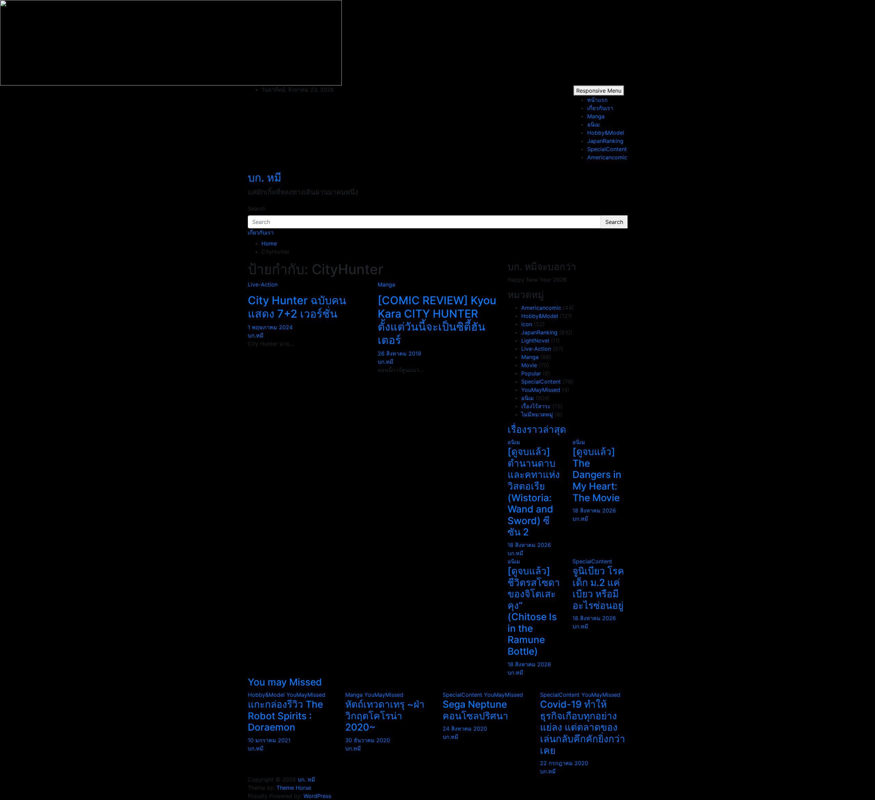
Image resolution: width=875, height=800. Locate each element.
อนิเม (593, 124)
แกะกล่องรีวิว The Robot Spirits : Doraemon (285, 715)
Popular (531, 373)
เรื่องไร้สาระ (536, 406)
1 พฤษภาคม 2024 (270, 327)
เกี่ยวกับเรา (600, 108)
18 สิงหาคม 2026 (529, 545)
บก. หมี (264, 177)
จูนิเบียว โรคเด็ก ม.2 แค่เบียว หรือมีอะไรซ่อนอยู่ (598, 588)
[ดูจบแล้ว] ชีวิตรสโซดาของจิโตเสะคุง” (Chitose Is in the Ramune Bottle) (534, 611)
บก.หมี (256, 335)
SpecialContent (607, 149)
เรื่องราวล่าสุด (537, 429)
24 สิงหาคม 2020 (465, 728)
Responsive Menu (598, 90)
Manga (596, 116)
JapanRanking (605, 140)
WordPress (317, 795)
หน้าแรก (597, 99)
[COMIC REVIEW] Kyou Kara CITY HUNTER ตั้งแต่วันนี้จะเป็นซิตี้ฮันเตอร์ (437, 320)
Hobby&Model (605, 132)
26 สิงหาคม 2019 (399, 353)
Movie (529, 365)
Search (257, 208)
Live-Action (263, 284)
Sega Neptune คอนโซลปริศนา (475, 710)
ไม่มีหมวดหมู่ (537, 414)
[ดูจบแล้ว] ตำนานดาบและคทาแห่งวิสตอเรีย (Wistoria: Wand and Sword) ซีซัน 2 (534, 492)
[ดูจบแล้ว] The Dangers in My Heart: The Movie (597, 474)
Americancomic (607, 157)
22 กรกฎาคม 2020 (564, 763)
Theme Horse (294, 787)
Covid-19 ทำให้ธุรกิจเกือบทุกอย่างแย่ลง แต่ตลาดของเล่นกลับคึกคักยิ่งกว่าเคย (582, 727)
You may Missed (285, 682)
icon (526, 324)
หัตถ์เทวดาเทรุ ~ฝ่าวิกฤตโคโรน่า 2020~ (385, 715)
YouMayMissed (540, 389)
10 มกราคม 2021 (269, 740)
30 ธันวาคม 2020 (367, 740)
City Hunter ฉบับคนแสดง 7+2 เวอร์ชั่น (297, 307)
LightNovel (535, 340)
